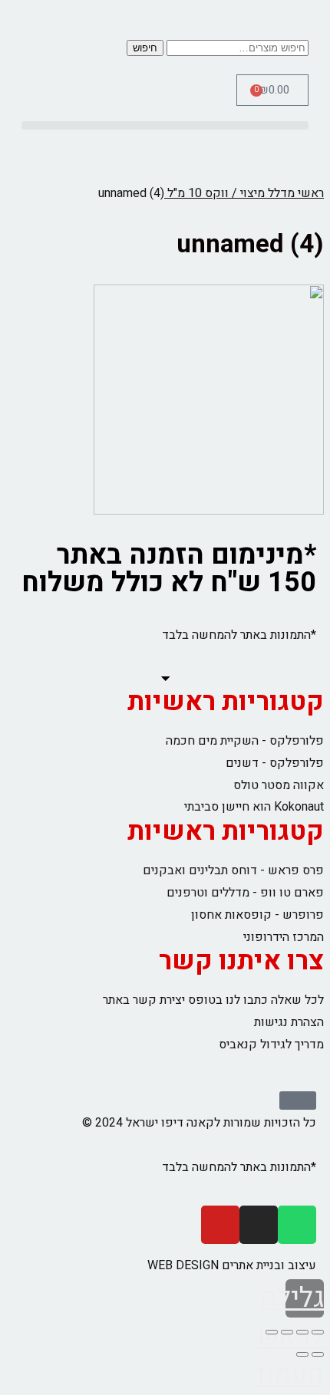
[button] (165, 125)
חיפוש (145, 48)
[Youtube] (220, 1225)
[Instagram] (258, 1225)
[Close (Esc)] (318, 1332)
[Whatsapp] (297, 1225)
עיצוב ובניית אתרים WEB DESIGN (231, 1265)
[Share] (302, 1332)
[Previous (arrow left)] (318, 1354)
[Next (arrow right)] (302, 1354)
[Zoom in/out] (272, 1332)
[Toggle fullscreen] (287, 1332)
